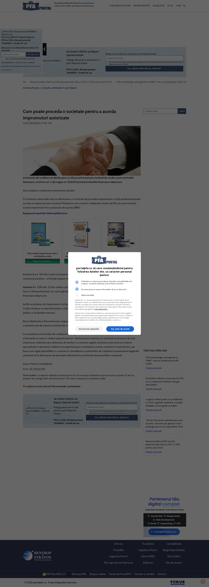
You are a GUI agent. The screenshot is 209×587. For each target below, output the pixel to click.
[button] (104, 295)
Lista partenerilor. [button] (101, 309)
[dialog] (104, 293)
